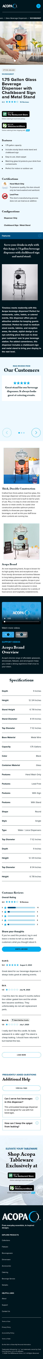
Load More (21, 1055)
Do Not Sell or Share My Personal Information (16, 1345)
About (4, 1298)
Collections (6, 1240)
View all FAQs (21, 1088)
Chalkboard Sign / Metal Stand (17, 225)
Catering (5, 1272)
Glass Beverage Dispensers (16, 18)
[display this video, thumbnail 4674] (21, 634)
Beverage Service (8, 1278)
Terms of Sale (6, 1339)
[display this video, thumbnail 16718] (8, 634)
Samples (5, 1285)
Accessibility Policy (8, 1333)
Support (5, 1305)
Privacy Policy (6, 1327)
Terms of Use (6, 1321)
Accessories (6, 1266)
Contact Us (6, 1311)
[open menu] (38, 6)
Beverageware (7, 1253)
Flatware (5, 1247)
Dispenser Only (10, 218)
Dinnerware (6, 1259)
